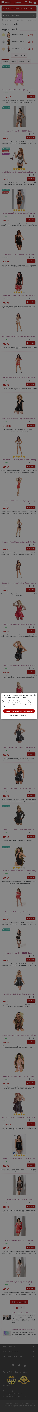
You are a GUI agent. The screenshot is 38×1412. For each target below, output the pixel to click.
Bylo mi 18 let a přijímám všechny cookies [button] (19, 711)
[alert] (19, 706)
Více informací (17, 707)
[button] (19, 716)
